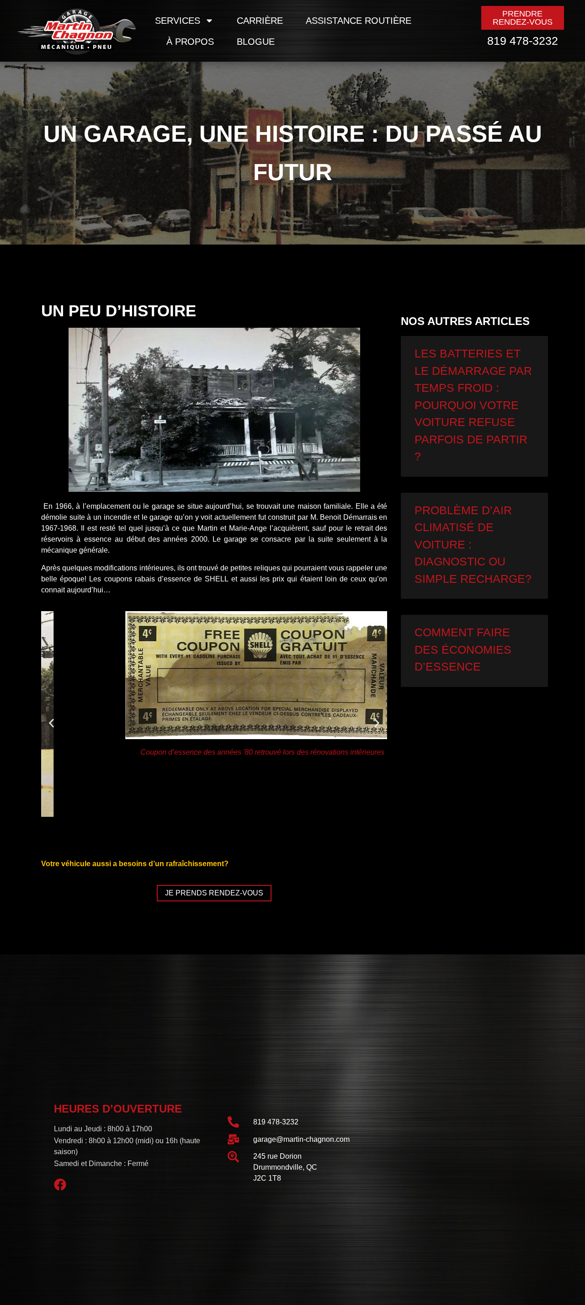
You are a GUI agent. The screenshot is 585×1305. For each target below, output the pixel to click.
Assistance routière (358, 21)
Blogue (256, 42)
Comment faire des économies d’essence (463, 649)
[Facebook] (60, 1184)
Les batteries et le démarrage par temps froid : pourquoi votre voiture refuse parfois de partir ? (473, 405)
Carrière (260, 21)
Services (177, 21)
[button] (51, 723)
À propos (190, 42)
